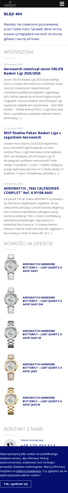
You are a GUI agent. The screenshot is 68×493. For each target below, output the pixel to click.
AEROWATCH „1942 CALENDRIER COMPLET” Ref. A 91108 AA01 (31, 190)
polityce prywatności (28, 471)
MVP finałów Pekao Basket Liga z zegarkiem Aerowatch (32, 135)
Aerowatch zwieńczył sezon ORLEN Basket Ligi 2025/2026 (33, 71)
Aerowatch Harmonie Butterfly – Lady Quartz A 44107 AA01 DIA (42, 301)
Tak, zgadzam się (16, 484)
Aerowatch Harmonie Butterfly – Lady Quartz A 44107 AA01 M (42, 334)
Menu (62, 4)
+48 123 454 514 (37, 446)
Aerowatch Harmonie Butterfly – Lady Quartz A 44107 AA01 (42, 267)
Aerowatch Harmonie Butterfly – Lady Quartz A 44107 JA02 (42, 367)
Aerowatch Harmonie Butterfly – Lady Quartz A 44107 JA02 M (42, 401)
